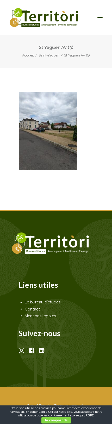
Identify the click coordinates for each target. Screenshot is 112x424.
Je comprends (56, 420)
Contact (32, 309)
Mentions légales (40, 316)
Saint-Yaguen (49, 55)
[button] (100, 17)
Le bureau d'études (42, 302)
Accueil (28, 55)
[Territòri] (43, 17)
